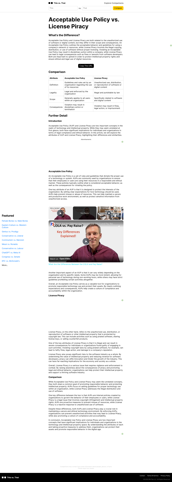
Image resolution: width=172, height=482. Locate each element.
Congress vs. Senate (11, 256)
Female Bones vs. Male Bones (15, 221)
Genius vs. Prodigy (10, 231)
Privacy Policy (165, 476)
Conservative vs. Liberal (12, 235)
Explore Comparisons (113, 3)
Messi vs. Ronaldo (10, 244)
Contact (142, 476)
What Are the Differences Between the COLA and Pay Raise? (85, 223)
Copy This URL (86, 66)
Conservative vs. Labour (12, 248)
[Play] (109, 213)
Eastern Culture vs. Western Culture (14, 226)
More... (5, 265)
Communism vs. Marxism (13, 240)
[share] (119, 226)
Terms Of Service (152, 476)
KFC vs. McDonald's (11, 261)
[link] (52, 224)
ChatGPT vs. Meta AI (11, 252)
